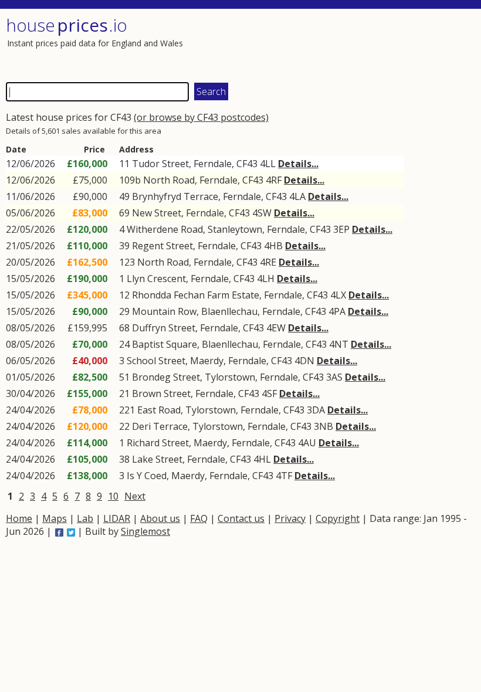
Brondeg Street (166, 377)
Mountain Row (164, 311)
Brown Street (161, 393)
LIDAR (116, 518)
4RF (274, 180)
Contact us (241, 518)
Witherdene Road (165, 229)
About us (160, 518)
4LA (297, 196)
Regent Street (162, 245)
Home (19, 518)
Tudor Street (160, 163)
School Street (156, 360)
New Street (156, 212)
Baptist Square (164, 344)
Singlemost (145, 531)
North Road (169, 180)
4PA (336, 311)
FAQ (199, 518)
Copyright (338, 518)
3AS (334, 377)
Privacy (290, 518)
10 (113, 496)
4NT (338, 344)
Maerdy (206, 360)
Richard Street (158, 442)
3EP (341, 229)
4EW (276, 327)
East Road (159, 409)
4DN (304, 360)
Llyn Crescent (156, 278)
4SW (262, 212)
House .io (66, 25)
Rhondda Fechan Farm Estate (195, 295)
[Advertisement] (356, 44)
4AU (307, 442)
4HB (273, 245)
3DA (316, 409)
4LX (338, 295)
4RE (268, 262)
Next (134, 496)
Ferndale (213, 163)
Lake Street (157, 459)
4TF (284, 475)
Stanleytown (235, 229)
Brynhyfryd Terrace (175, 196)
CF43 (247, 163)
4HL (262, 459)
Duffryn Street (163, 327)
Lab (85, 518)
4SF (269, 393)
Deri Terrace (160, 426)
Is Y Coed (147, 475)
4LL (268, 163)
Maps (54, 518)
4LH (266, 278)
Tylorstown (230, 377)
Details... (298, 163)
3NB (323, 426)
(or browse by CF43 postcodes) (201, 117)
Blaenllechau (229, 311)
